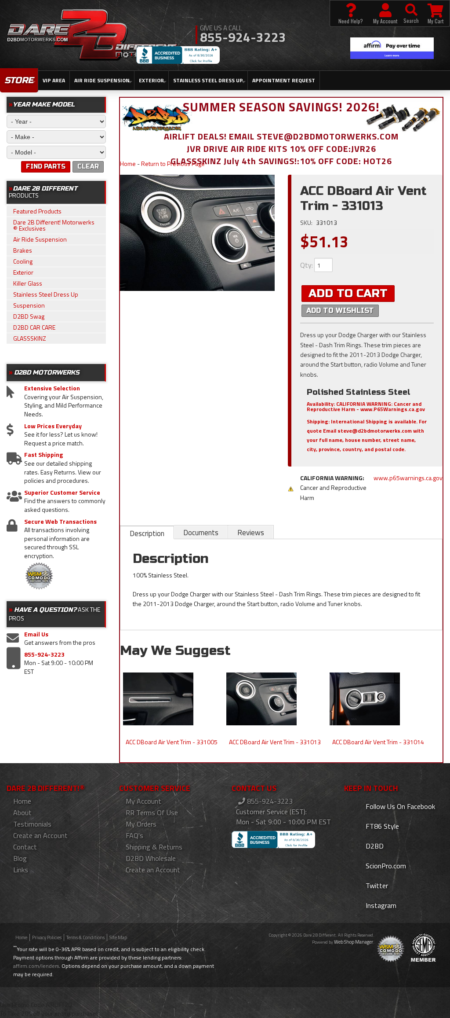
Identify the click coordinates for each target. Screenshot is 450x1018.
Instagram (380, 905)
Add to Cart (348, 293)
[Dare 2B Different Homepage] (92, 36)
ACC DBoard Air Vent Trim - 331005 (172, 741)
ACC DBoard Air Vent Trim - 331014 (378, 741)
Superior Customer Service (62, 492)
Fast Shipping (43, 454)
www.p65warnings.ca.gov (408, 477)
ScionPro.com (385, 865)
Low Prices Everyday (53, 426)
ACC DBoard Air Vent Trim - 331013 (275, 741)
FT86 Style (381, 826)
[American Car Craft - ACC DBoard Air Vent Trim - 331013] (197, 233)
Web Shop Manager (353, 941)
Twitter (376, 885)
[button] (411, 13)
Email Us (36, 634)
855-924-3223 (44, 654)
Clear (88, 166)
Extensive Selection (52, 388)
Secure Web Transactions (60, 521)
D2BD (374, 846)
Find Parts (45, 166)
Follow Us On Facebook (399, 806)
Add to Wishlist (340, 310)
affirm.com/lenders (36, 966)
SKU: (307, 222)
